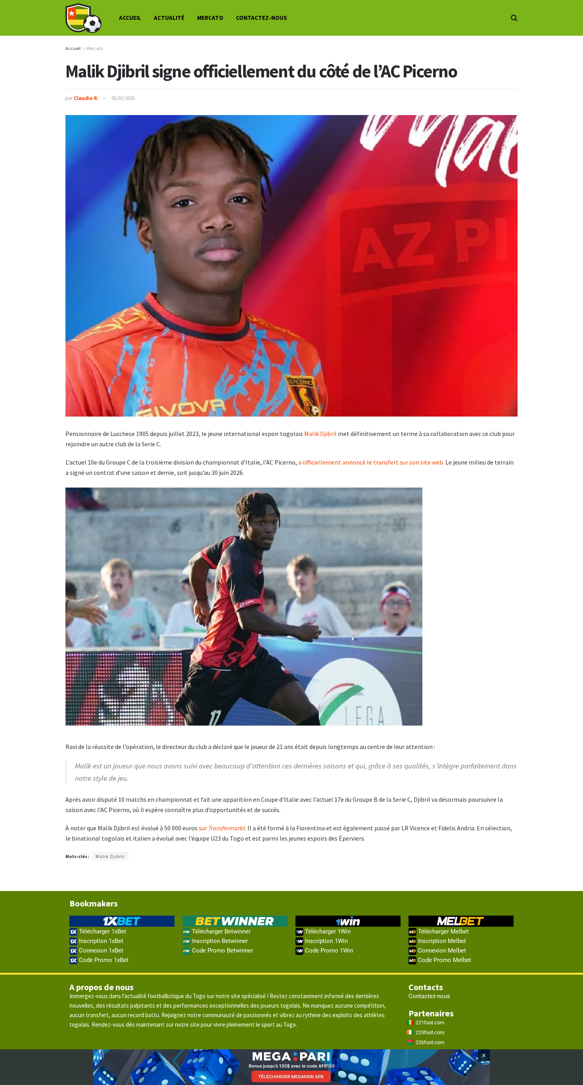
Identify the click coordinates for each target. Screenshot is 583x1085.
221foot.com (430, 1022)
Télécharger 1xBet (101, 931)
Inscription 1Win (325, 941)
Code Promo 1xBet (102, 960)
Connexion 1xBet (100, 950)
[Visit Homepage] (83, 18)
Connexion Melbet (441, 950)
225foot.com (430, 1032)
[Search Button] (514, 18)
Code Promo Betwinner (221, 950)
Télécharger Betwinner (220, 931)
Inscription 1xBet (100, 941)
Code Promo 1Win (328, 950)
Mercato (210, 17)
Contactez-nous (261, 17)
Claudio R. (86, 98)
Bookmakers (93, 903)
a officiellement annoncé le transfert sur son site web (370, 462)
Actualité (169, 17)
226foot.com (430, 1042)
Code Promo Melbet (443, 960)
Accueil (130, 17)
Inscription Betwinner (219, 941)
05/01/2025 (122, 98)
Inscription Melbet (441, 941)
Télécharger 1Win (327, 931)
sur (222, 828)
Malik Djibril (320, 434)
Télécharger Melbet (442, 931)
